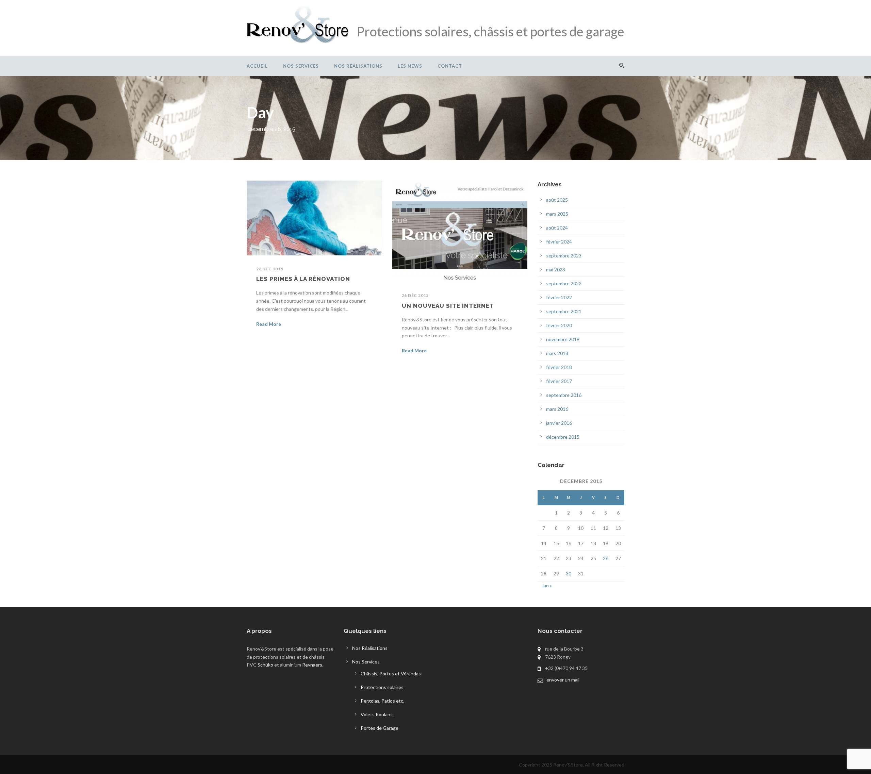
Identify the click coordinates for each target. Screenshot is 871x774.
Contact (450, 66)
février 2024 (559, 242)
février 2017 (559, 381)
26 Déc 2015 (269, 268)
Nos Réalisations (358, 66)
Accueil (257, 66)
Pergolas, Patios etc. (382, 701)
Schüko (265, 665)
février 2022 (559, 297)
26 (605, 558)
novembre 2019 (562, 339)
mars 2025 (557, 214)
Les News (410, 66)
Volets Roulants (378, 714)
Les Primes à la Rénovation (303, 278)
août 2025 (557, 200)
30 (568, 573)
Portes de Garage (379, 728)
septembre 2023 (563, 255)
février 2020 (559, 325)
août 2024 (557, 228)
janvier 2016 (559, 423)
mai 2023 (555, 269)
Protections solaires (382, 687)
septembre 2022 (563, 283)
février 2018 (559, 367)
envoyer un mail (562, 680)
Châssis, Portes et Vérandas (391, 673)
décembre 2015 (562, 437)
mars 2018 (557, 353)
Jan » (547, 585)
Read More (268, 324)
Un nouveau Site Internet (448, 305)
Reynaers (312, 665)
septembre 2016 (563, 395)
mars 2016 (557, 409)
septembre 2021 (563, 311)
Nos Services (301, 66)
